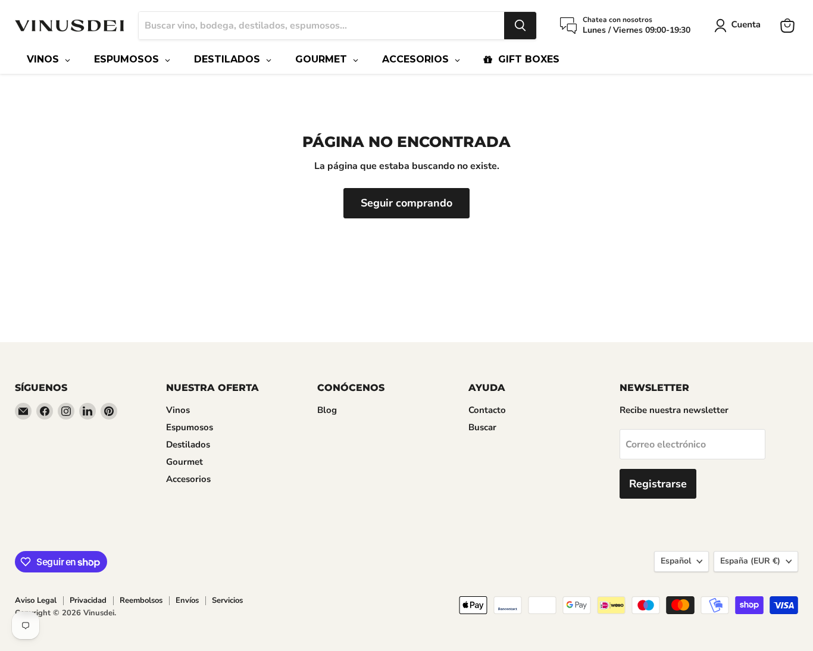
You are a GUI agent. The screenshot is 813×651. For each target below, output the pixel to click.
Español (676, 561)
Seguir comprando (406, 203)
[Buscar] (520, 25)
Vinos (178, 410)
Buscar (482, 427)
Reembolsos (141, 600)
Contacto (487, 410)
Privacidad (88, 600)
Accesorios (188, 479)
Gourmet (184, 462)
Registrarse (658, 484)
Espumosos (189, 427)
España (750, 561)
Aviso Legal (36, 600)
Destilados (188, 444)
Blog (327, 410)
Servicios (227, 600)
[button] (739, 25)
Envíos (187, 600)
